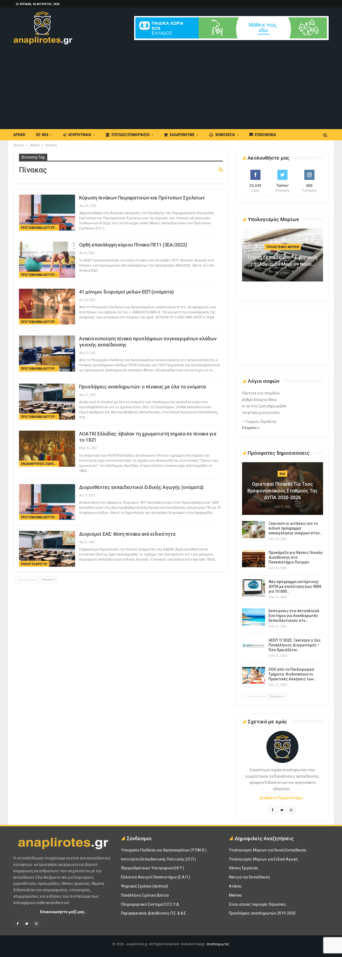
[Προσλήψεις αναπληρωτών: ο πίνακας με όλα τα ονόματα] (47, 401)
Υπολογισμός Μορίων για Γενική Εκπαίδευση (267, 850)
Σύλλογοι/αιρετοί (34, 564)
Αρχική (19, 135)
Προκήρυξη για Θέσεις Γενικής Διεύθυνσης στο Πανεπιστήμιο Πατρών (296, 557)
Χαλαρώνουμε (182, 135)
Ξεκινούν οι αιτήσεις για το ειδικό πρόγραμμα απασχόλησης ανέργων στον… (295, 528)
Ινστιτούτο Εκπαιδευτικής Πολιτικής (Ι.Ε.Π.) (158, 859)
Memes (235, 895)
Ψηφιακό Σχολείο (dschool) (144, 886)
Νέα (45, 135)
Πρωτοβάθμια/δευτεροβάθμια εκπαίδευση (40, 228)
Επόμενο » (250, 428)
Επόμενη (48, 579)
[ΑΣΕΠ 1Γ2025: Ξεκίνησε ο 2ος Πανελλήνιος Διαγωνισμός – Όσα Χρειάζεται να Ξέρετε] (253, 646)
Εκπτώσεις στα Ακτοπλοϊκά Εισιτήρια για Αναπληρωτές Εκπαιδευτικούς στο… (294, 616)
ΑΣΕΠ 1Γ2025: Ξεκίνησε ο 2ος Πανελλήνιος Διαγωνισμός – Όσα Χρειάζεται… (295, 645)
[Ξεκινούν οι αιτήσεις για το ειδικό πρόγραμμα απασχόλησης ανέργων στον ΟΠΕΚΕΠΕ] (253, 529)
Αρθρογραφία (79, 135)
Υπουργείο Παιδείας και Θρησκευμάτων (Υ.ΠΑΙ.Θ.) (164, 850)
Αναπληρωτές (218, 944)
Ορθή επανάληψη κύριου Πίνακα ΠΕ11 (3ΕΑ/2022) (133, 245)
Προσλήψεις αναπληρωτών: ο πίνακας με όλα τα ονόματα (142, 386)
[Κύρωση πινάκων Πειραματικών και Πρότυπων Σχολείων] (47, 212)
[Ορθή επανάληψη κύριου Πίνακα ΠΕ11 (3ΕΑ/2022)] (47, 259)
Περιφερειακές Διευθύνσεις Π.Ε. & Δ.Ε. (154, 913)
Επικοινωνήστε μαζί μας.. (63, 912)
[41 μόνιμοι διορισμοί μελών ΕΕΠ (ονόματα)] (47, 307)
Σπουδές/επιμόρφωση (130, 135)
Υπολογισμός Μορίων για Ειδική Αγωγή (263, 859)
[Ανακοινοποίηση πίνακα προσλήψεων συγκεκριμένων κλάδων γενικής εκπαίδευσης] (47, 353)
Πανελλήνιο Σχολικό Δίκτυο (145, 895)
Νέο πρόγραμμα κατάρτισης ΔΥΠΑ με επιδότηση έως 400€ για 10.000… (295, 586)
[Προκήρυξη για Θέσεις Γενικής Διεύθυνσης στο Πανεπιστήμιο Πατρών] (253, 558)
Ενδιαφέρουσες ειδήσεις (39, 464)
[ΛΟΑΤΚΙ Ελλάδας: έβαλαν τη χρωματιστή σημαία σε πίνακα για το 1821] (47, 448)
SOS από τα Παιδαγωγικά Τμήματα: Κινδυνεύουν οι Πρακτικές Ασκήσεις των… (292, 674)
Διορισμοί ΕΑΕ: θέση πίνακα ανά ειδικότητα (127, 534)
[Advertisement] (171, 84)
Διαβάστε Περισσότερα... (282, 798)
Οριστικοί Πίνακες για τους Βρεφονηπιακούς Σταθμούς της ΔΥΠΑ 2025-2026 (282, 490)
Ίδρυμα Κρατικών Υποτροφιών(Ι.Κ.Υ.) (152, 868)
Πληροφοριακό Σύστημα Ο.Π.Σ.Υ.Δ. (150, 904)
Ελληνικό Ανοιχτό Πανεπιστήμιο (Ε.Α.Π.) (155, 877)
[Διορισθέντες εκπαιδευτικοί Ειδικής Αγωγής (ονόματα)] (47, 502)
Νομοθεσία (225, 135)
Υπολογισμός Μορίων (282, 247)
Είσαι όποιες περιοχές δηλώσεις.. (258, 904)
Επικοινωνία (265, 135)
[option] (282, 258)
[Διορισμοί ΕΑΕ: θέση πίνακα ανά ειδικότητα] (47, 549)
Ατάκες (235, 886)
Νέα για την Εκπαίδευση (249, 877)
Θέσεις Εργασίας (243, 868)
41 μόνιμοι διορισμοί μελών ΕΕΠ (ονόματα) (126, 292)
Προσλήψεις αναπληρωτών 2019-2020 (262, 913)
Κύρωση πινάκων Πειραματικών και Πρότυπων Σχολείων (142, 197)
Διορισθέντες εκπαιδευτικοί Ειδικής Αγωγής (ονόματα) (141, 487)
